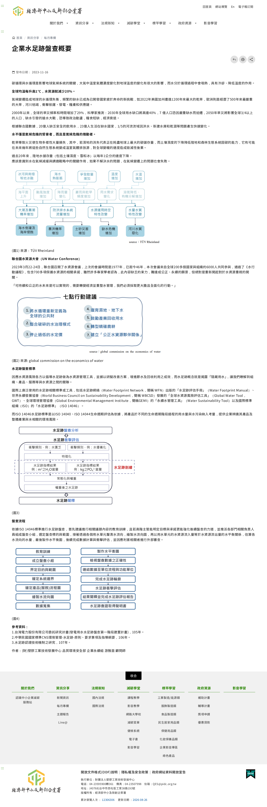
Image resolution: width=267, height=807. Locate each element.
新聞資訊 (63, 697)
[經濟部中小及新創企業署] (36, 781)
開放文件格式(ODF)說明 (99, 772)
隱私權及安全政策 (134, 772)
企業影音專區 (169, 747)
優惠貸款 (204, 722)
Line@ (62, 722)
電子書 (133, 739)
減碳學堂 (133, 23)
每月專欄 (50, 37)
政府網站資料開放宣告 (169, 772)
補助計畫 (204, 697)
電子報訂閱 (245, 6)
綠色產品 (169, 755)
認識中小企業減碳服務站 (28, 699)
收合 (133, 675)
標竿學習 (159, 23)
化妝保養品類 (169, 739)
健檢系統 (133, 730)
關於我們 (56, 23)
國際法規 (98, 706)
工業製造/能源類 (169, 697)
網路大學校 (133, 714)
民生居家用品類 (168, 722)
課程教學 (133, 697)
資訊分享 (82, 23)
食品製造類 (168, 714)
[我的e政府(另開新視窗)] (250, 774)
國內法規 (98, 697)
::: (2, 5)
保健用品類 (168, 730)
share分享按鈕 (251, 59)
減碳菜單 (133, 722)
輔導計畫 (204, 706)
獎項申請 (204, 714)
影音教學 (133, 706)
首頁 (19, 37)
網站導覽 (221, 6)
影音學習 (210, 23)
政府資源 (185, 23)
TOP (255, 762)
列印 (241, 59)
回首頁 (207, 6)
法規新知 (107, 23)
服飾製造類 (168, 706)
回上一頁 (233, 59)
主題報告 (63, 714)
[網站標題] (48, 11)
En (233, 6)
